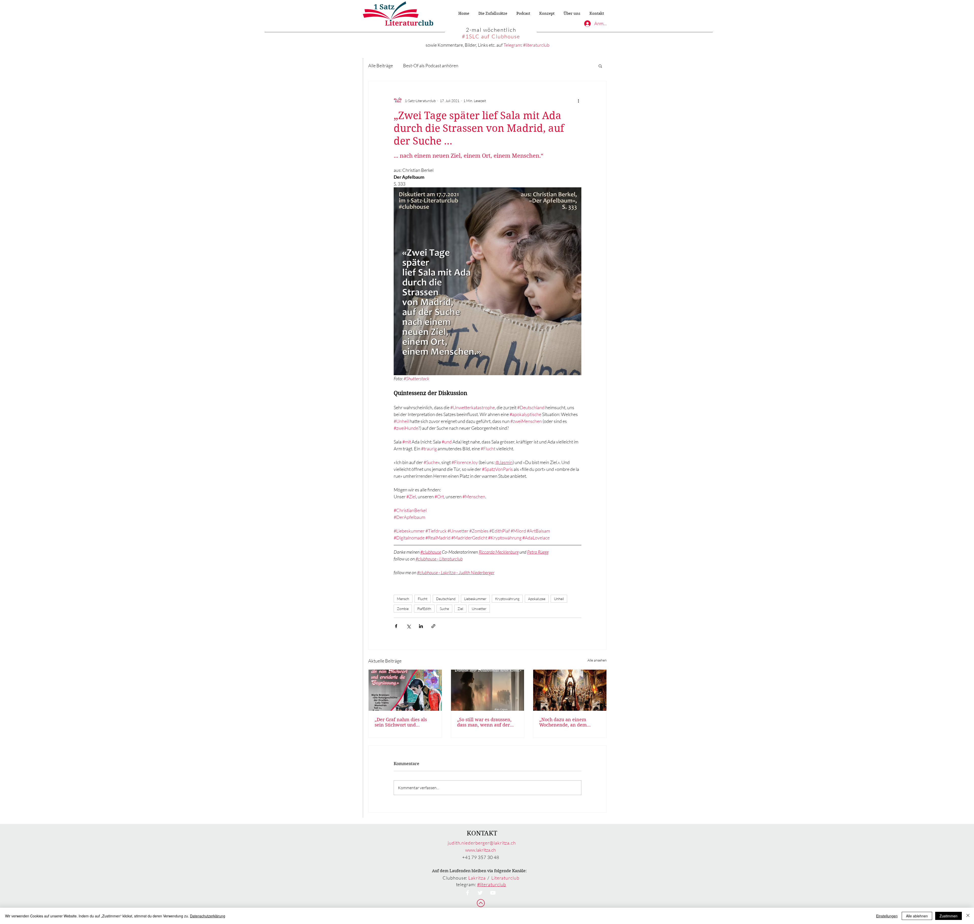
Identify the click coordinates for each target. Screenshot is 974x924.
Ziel (460, 608)
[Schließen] (968, 916)
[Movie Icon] (493, 892)
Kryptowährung (507, 599)
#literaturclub (536, 45)
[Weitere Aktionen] (578, 100)
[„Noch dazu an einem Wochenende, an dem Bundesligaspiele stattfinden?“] (569, 690)
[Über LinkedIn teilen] (421, 626)
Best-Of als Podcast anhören (430, 65)
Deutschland (446, 599)
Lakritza (476, 878)
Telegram (512, 45)
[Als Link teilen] (433, 626)
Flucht (422, 599)
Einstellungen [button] (887, 915)
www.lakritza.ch (480, 850)
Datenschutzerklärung (207, 915)
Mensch (403, 599)
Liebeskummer (475, 599)
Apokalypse (536, 599)
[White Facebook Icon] (467, 892)
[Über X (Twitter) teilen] (408, 626)
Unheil (559, 599)
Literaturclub (505, 878)
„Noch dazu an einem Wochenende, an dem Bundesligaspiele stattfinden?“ (563, 722)
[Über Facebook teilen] (396, 626)
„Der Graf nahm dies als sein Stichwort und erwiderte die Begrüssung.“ (404, 722)
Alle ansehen (597, 660)
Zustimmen (949, 915)
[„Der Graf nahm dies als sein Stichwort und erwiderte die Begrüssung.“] (405, 690)
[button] (600, 66)
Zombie (403, 608)
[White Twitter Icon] (480, 892)
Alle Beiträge (380, 65)
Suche (444, 608)
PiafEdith (424, 608)
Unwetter (479, 608)
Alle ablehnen (917, 915)
